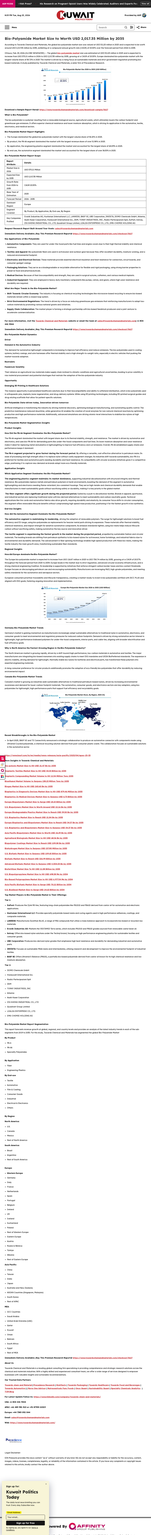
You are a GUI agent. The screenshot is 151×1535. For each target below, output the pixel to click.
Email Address (13, 1512)
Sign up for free (25, 1522)
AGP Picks (7, 4)
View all (145, 3)
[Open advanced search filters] (131, 27)
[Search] (126, 27)
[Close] (46, 1484)
